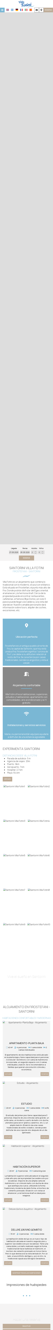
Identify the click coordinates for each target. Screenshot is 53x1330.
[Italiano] (26, 10)
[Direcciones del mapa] (41, 10)
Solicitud (26, 1326)
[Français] (21, 10)
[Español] (31, 10)
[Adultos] (34, 552)
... (26, 1291)
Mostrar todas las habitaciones (27, 1273)
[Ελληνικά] (12, 10)
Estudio (26, 1103)
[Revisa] (25, 552)
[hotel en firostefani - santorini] (26, 3)
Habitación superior (26, 1166)
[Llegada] (13, 552)
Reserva (48, 10)
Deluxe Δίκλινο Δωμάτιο (26, 1229)
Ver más (7, 779)
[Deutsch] (17, 10)
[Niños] (41, 552)
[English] (8, 10)
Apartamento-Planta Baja (26, 1043)
